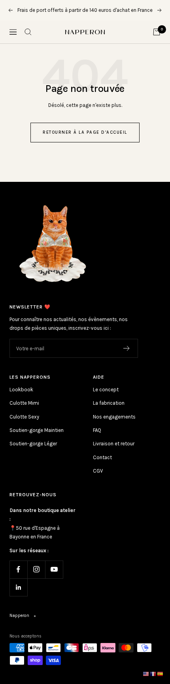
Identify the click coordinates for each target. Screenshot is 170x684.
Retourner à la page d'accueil (85, 132)
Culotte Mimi (24, 403)
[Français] (153, 674)
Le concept (106, 389)
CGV (98, 471)
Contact (102, 457)
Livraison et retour (113, 444)
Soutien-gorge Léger (33, 444)
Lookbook (21, 389)
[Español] (160, 674)
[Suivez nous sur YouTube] (54, 569)
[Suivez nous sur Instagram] (36, 569)
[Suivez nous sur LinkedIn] (18, 587)
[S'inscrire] (126, 348)
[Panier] (157, 32)
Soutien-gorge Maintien (36, 430)
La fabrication (109, 403)
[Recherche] (28, 32)
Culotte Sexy (24, 417)
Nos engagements (114, 417)
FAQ (97, 430)
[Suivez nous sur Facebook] (18, 569)
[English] (146, 674)
